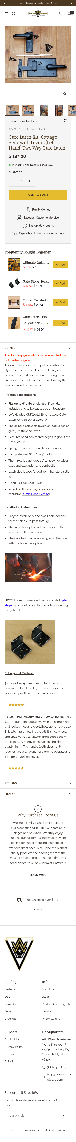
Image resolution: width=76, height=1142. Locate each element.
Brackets (10, 1018)
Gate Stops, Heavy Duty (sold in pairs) (36, 281)
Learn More (38, 875)
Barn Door (11, 1004)
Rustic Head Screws (35, 494)
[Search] (14, 14)
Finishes (47, 1011)
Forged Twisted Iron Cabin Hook (36, 300)
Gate (8, 1011)
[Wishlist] (61, 14)
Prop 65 (10, 794)
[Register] (62, 1115)
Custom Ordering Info (56, 1004)
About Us (48, 989)
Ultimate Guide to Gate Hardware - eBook (36, 262)
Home (12, 121)
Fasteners (11, 989)
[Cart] (69, 14)
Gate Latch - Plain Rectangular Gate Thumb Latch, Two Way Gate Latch (36, 317)
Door (8, 996)
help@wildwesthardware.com (59, 1077)
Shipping (10, 1061)
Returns (11, 783)
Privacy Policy (14, 1047)
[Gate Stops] (38, 642)
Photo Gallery (51, 1018)
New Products (28, 121)
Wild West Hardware (31, 1130)
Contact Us (12, 1039)
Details (10, 348)
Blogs (45, 996)
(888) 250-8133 (57, 1067)
